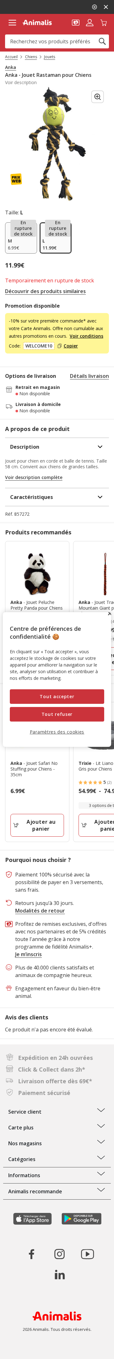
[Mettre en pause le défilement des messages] (94, 7)
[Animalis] (37, 22)
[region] (57, 679)
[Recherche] (102, 41)
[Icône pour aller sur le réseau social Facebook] (31, 1254)
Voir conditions (86, 336)
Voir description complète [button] (33, 477)
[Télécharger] (18, 1349)
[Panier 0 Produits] (103, 22)
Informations (24, 1175)
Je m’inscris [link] (28, 954)
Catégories (21, 1159)
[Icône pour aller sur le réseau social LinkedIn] (59, 1274)
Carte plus (21, 1127)
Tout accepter (57, 696)
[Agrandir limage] (97, 96)
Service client (24, 1111)
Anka (10, 67)
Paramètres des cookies (57, 732)
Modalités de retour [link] (40, 910)
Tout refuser (57, 714)
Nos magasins (25, 1143)
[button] (75, 22)
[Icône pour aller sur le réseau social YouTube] (87, 1254)
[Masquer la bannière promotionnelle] (106, 7)
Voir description (21, 82)
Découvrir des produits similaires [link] (45, 291)
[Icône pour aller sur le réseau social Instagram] (59, 1254)
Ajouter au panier (41, 825)
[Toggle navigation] (12, 23)
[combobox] (57, 41)
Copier (71, 346)
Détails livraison (89, 375)
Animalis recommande (35, 1191)
